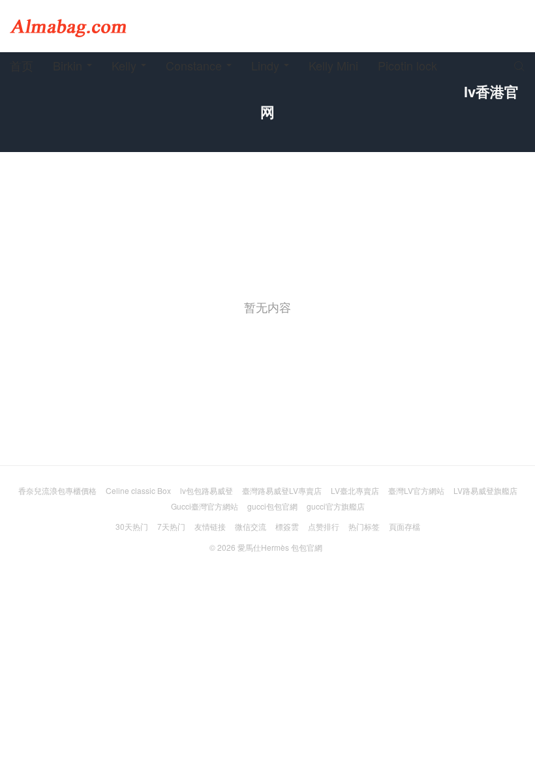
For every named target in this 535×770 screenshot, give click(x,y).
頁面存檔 (404, 526)
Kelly (124, 65)
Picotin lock (407, 65)
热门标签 (364, 526)
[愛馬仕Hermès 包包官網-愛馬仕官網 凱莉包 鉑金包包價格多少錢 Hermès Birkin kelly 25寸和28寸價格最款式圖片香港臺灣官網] (68, 26)
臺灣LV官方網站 (416, 490)
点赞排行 (323, 526)
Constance (194, 65)
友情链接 (210, 526)
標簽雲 (287, 526)
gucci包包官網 (272, 506)
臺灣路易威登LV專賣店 (282, 490)
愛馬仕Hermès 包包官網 (279, 547)
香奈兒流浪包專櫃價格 (57, 490)
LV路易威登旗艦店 (485, 490)
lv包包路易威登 (206, 490)
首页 (21, 65)
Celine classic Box (138, 490)
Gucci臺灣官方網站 (204, 506)
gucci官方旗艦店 (336, 506)
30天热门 (131, 526)
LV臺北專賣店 (355, 490)
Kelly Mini (333, 65)
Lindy (265, 65)
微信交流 (250, 526)
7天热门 (171, 526)
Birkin (67, 65)
